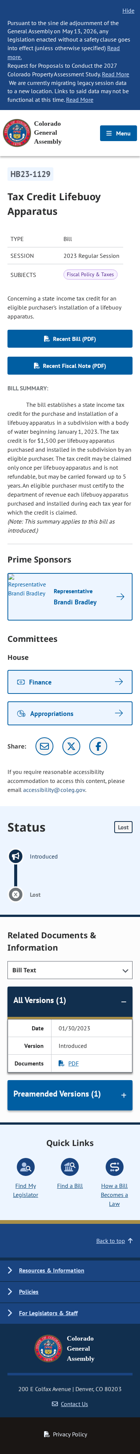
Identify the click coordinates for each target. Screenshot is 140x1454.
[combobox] (70, 970)
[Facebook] (98, 746)
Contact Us (74, 1404)
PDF (73, 1063)
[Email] (44, 746)
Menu (123, 133)
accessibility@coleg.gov (54, 789)
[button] (70, 1271)
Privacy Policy (70, 1434)
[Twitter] (71, 746)
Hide (128, 10)
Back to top (110, 1240)
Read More (115, 74)
